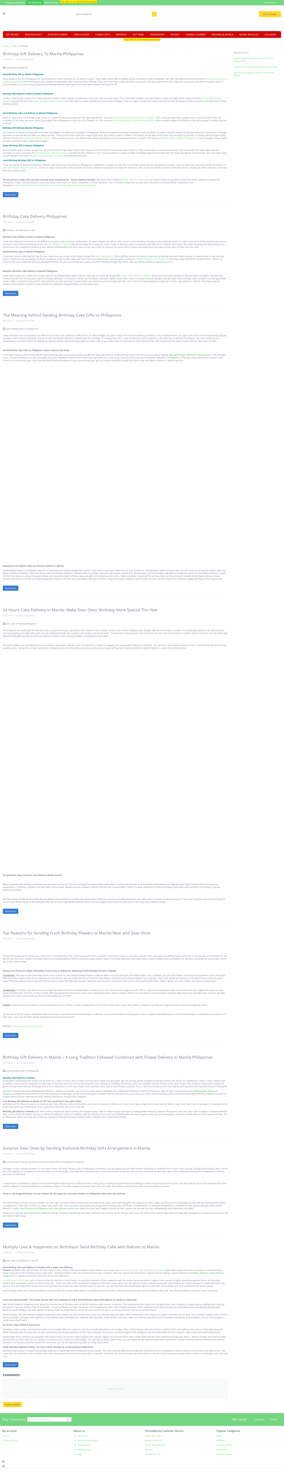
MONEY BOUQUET (249, 34)
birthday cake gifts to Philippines (151, 259)
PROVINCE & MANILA (222, 34)
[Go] (69, 1419)
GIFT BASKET (12, 34)
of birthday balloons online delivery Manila (133, 120)
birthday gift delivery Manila (36, 138)
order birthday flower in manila (47, 155)
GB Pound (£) (51, 2)
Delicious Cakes (224, 1454)
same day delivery (104, 256)
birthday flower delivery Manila (51, 152)
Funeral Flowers (224, 1445)
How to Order (84, 1449)
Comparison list (152, 1454)
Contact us (82, 1435)
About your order (153, 1435)
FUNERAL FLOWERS (195, 34)
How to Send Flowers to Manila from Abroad (255, 66)
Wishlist (149, 1449)
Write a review (12, 1404)
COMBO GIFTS (102, 34)
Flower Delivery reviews (133, 179)
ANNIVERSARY (157, 34)
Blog (14, 45)
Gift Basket (221, 1449)
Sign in (5, 1435)
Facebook (259, 1419)
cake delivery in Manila (59, 244)
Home (6, 45)
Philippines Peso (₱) (14, 2)
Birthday (220, 1440)
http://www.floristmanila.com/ (27, 1026)
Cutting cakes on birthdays (16, 1280)
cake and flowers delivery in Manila (20, 167)
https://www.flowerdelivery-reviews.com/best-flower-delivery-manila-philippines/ (55, 185)
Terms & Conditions (154, 1445)
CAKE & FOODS (81, 34)
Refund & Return (153, 1440)
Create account (9, 1440)
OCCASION (270, 34)
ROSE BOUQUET (33, 34)
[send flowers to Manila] (27, 18)
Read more (10, 194)
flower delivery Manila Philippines (179, 138)
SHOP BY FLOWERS (57, 34)
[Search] (154, 14)
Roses (219, 1435)
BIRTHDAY (121, 34)
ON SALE (174, 34)
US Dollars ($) (34, 2)
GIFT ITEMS (138, 34)
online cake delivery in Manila (135, 275)
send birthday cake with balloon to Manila (134, 117)
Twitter (273, 1419)
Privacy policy (84, 1445)
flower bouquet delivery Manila (48, 101)
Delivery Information (87, 1440)
